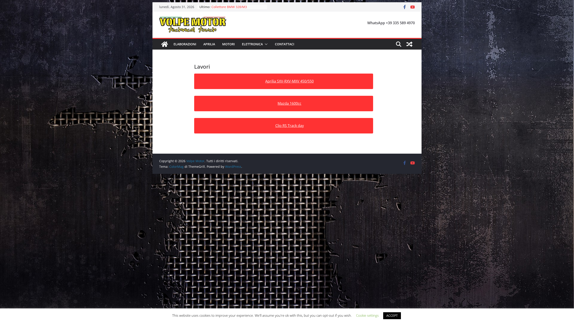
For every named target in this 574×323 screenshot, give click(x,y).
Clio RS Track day (289, 125)
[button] (265, 44)
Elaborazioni (185, 44)
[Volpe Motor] (164, 44)
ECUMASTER (220, 7)
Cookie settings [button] (367, 315)
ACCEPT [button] (392, 315)
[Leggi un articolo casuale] (409, 44)
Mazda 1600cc (289, 103)
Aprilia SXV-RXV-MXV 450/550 (289, 81)
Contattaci (284, 44)
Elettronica (252, 44)
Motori (228, 44)
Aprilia (209, 44)
